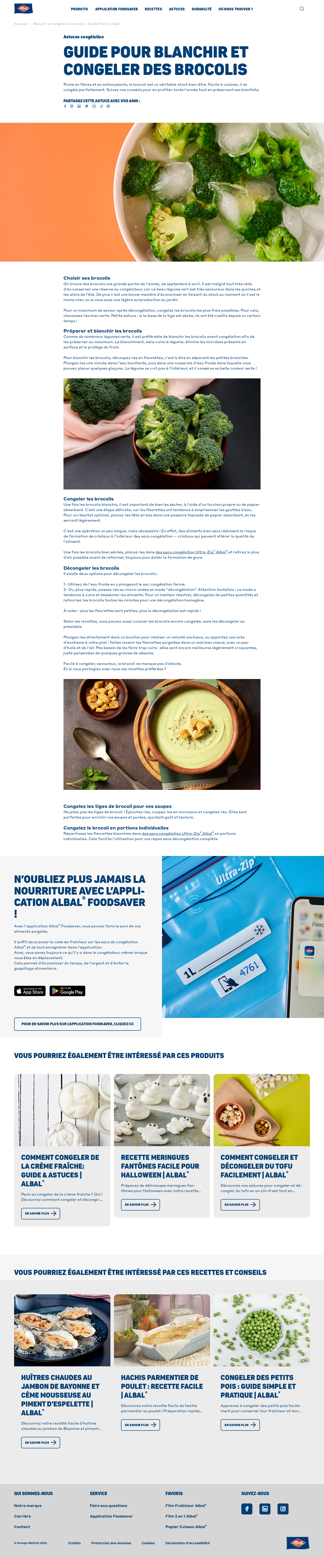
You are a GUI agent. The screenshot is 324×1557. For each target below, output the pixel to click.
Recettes (153, 9)
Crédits (74, 1543)
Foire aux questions (108, 1506)
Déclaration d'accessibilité (187, 1543)
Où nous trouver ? (236, 9)
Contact (22, 1527)
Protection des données (111, 1543)
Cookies (148, 1543)
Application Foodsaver (116, 9)
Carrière (22, 1516)
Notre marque (28, 1506)
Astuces (177, 9)
